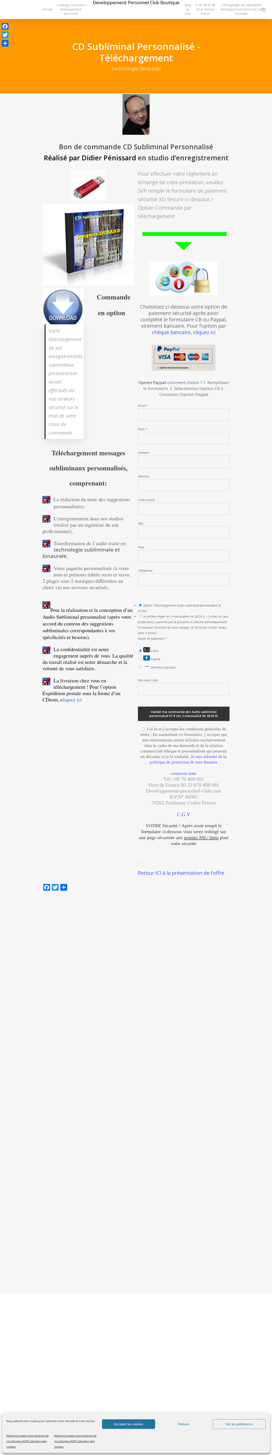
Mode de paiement (152, 638)
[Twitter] (5, 35)
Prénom (143, 453)
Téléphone (145, 571)
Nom (142, 429)
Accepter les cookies (128, 1424)
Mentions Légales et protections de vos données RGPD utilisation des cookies (27, 1441)
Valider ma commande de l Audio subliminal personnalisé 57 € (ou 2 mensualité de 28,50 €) (183, 714)
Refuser (183, 1424)
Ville (140, 523)
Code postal (146, 500)
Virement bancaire (163, 667)
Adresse (143, 476)
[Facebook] (5, 26)
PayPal (155, 659)
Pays (141, 547)
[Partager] (5, 43)
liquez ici (72, 699)
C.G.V (183, 814)
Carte (154, 651)
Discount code (148, 680)
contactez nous (183, 773)
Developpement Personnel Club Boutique (136, 2)
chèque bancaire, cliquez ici (183, 332)
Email (143, 406)
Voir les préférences (239, 1424)
